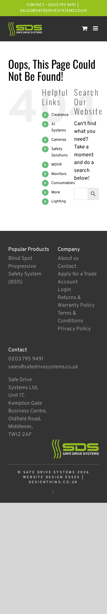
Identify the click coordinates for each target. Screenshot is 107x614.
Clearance (60, 115)
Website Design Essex (51, 477)
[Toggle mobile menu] (96, 28)
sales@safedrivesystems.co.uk (53, 10)
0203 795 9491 (25, 359)
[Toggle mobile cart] (85, 28)
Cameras (58, 139)
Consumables (63, 183)
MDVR (56, 164)
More (55, 192)
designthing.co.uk (53, 482)
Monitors (59, 174)
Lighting (58, 201)
